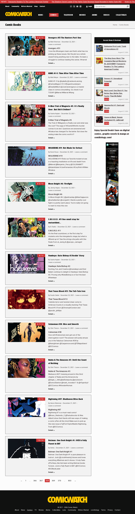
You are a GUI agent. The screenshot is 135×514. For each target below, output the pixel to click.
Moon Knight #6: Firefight (60, 184)
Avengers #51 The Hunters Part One (64, 38)
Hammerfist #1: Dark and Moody (114, 106)
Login (90, 6)
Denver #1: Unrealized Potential (113, 80)
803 (69, 481)
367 (41, 481)
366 (35, 481)
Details (50, 63)
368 (47, 481)
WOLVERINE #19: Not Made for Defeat (65, 148)
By (54, 42)
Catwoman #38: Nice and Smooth (63, 324)
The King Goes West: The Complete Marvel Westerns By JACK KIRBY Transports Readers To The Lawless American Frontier (115, 63)
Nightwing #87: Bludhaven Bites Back (65, 399)
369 (53, 481)
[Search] (127, 6)
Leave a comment (54, 44)
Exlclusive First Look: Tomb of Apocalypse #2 (115, 47)
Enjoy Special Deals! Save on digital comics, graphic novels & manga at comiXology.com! (112, 134)
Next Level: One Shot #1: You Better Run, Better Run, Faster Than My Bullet (115, 93)
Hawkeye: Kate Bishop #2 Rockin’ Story (66, 255)
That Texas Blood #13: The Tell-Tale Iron (66, 291)
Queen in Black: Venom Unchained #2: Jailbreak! (114, 118)
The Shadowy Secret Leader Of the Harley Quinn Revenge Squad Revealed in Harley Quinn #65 (64, 2)
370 (59, 481)
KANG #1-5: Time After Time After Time (66, 73)
